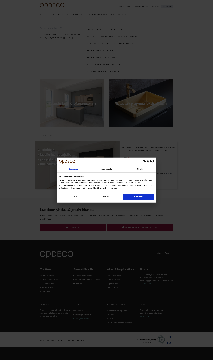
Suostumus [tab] (73, 169)
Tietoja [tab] (139, 169)
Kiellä (74, 197)
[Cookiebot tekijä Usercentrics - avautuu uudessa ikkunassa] (144, 161)
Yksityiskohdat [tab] (106, 169)
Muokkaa (105, 197)
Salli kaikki (138, 197)
